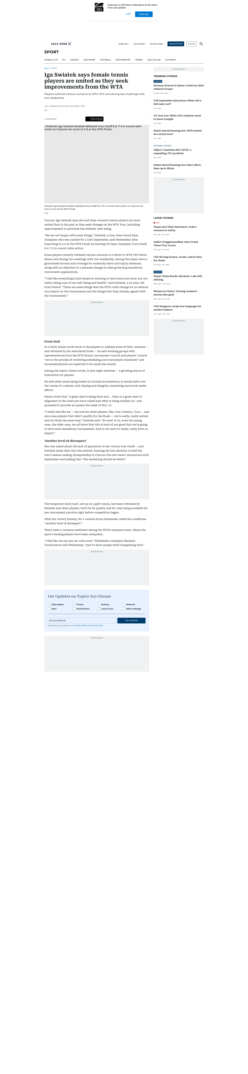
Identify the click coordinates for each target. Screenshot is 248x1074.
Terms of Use (97, 625)
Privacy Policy (81, 625)
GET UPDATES (131, 620)
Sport (46, 68)
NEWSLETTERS (175, 44)
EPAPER (191, 44)
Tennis (54, 68)
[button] (46, 44)
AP (45, 110)
